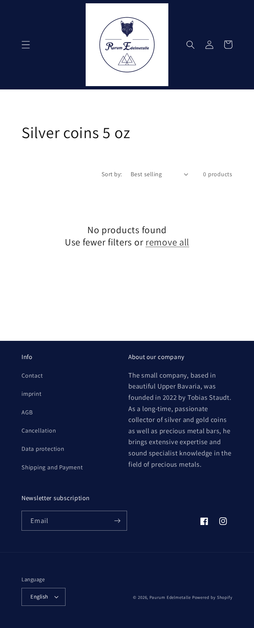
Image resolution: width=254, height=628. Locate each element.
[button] (25, 44)
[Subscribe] (117, 521)
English (39, 596)
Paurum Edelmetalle (169, 597)
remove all (167, 242)
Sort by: (112, 174)
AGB (27, 412)
